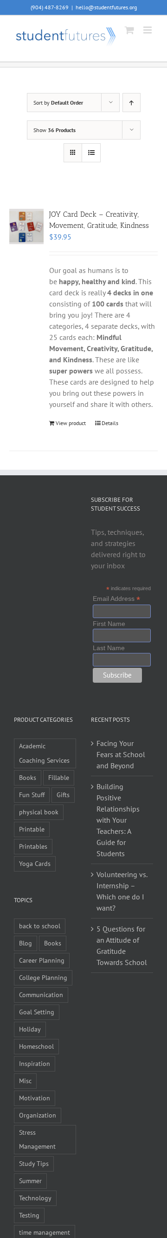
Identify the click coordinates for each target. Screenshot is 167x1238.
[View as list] (91, 153)
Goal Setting (36, 1011)
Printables (33, 846)
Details (110, 422)
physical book (38, 811)
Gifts (63, 794)
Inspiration (34, 1063)
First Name (109, 623)
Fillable (58, 777)
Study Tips (34, 1163)
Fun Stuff (32, 794)
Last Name (109, 648)
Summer (30, 1180)
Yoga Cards (35, 863)
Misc (25, 1080)
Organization (37, 1115)
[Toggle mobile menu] (148, 30)
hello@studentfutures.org (106, 7)
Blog (25, 942)
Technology (35, 1197)
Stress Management (37, 1139)
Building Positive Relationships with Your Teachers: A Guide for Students (118, 820)
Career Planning (41, 960)
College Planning (43, 977)
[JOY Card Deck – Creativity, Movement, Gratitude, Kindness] (26, 226)
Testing (29, 1215)
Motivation (34, 1097)
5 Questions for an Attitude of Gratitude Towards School (121, 945)
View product (71, 422)
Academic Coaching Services (44, 753)
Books (27, 777)
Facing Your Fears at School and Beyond (120, 754)
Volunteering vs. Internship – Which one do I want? (121, 891)
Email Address (116, 598)
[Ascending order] (131, 102)
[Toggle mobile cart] (129, 30)
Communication (41, 994)
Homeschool (36, 1046)
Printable (32, 829)
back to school (39, 925)
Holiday (30, 1029)
